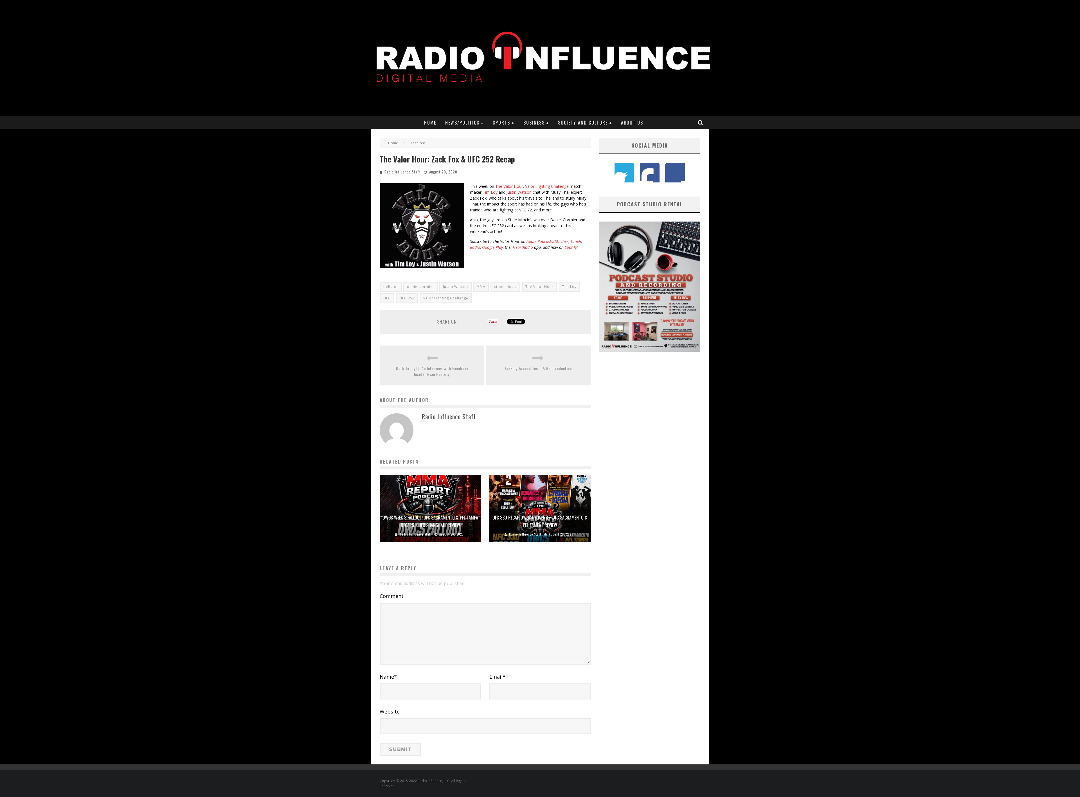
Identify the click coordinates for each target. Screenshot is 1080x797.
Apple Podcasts (539, 241)
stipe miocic (505, 286)
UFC (387, 298)
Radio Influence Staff (402, 172)
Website (390, 711)
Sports (501, 122)
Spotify (571, 247)
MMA (481, 286)
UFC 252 (407, 298)
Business (534, 122)
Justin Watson (519, 192)
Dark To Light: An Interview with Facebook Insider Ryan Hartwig (432, 371)
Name (388, 676)
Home (430, 122)
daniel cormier (420, 286)
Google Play (492, 247)
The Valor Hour (509, 186)
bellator (390, 286)
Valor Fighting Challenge (547, 186)
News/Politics (462, 122)
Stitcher (561, 241)
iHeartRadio (522, 247)
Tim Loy (490, 192)
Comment (392, 596)
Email (497, 676)
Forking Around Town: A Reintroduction (538, 368)
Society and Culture (583, 122)
